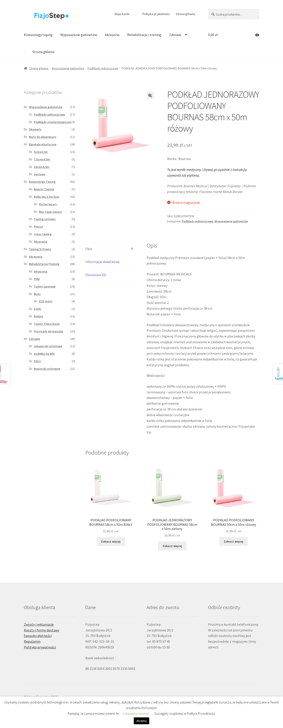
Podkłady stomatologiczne (52, 122)
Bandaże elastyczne (42, 144)
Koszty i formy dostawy (41, 630)
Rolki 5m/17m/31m (46, 197)
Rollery (38, 316)
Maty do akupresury (42, 137)
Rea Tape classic (50, 212)
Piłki (37, 279)
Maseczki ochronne (47, 369)
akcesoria (40, 271)
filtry (37, 361)
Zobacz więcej (110, 541)
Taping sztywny (45, 219)
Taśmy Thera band (46, 324)
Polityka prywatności (156, 14)
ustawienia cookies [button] (136, 713)
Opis (88, 248)
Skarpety (35, 129)
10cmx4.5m (41, 167)
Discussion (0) (95, 275)
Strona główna (185, 14)
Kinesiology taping (38, 34)
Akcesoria (112, 34)
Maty (37, 294)
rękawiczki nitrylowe (48, 346)
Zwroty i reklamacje (39, 624)
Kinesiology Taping (42, 182)
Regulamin (32, 641)
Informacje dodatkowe (102, 261)
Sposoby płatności (38, 635)
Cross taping (43, 234)
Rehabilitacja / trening (144, 34)
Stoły (37, 309)
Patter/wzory (48, 204)
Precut (38, 227)
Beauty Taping (44, 189)
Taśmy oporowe (44, 286)
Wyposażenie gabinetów (78, 34)
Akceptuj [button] (141, 721)
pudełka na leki (44, 354)
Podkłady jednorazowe (103, 68)
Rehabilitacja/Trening (44, 264)
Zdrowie (175, 34)
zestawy (39, 174)
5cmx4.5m (41, 152)
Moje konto (122, 14)
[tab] (110, 248)
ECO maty (45, 301)
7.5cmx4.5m (42, 159)
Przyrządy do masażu (48, 331)
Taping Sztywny (40, 249)
